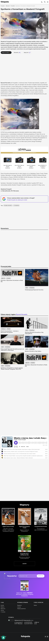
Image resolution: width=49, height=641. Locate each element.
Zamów (24, 563)
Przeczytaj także (6, 266)
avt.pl (35, 623)
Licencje (19, 607)
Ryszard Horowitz (8, 205)
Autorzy (2, 610)
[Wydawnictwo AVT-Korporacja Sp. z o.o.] (10, 622)
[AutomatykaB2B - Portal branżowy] (25, 636)
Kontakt (2, 605)
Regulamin (19, 605)
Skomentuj (16, 52)
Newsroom (3, 608)
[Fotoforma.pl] (24, 150)
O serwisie (3, 612)
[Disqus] (24, 247)
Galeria (35, 605)
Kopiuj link (26, 52)
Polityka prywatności (21, 608)
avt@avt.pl (36, 622)
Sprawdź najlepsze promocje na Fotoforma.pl (24, 152)
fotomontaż (16, 205)
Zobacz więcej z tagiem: (14, 314)
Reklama (2, 607)
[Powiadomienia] (3, 637)
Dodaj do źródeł (5, 52)
